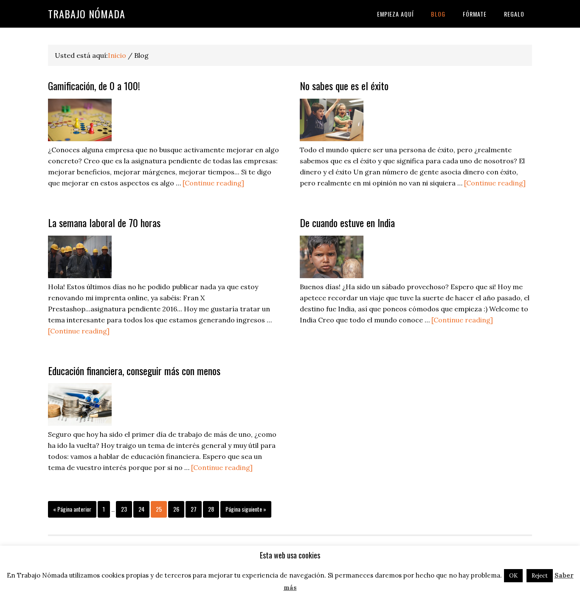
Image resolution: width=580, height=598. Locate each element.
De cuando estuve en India (347, 222)
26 (176, 508)
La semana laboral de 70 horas (104, 222)
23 (124, 508)
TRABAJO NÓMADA (86, 13)
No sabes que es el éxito (344, 85)
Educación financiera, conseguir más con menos (134, 370)
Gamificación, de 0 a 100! (94, 85)
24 (141, 508)
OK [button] (513, 575)
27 (194, 508)
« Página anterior (72, 508)
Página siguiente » (245, 508)
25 (159, 508)
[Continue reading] (213, 183)
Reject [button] (540, 575)
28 (211, 508)
